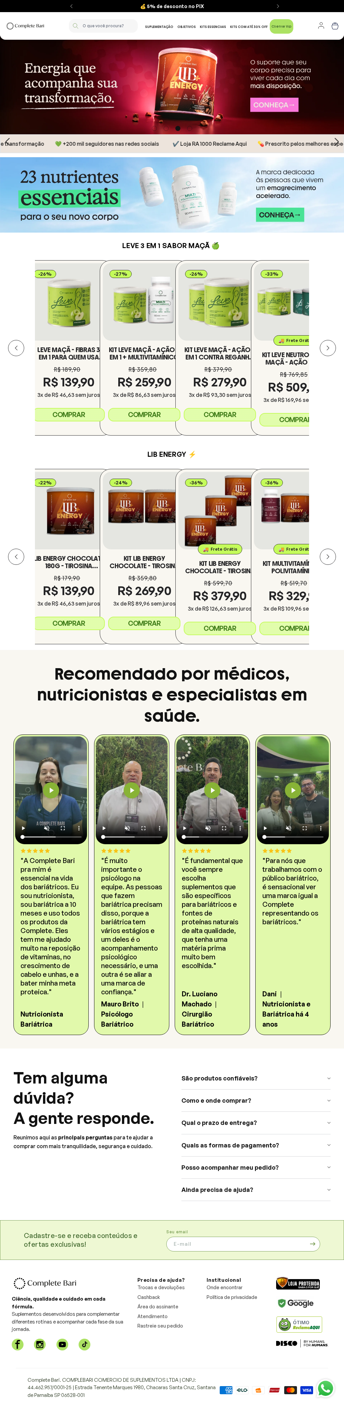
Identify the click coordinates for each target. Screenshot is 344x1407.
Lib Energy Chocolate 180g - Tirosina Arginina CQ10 (69, 562)
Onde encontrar (225, 1287)
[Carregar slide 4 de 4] (190, 128)
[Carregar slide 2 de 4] (166, 128)
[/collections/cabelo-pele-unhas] (172, 85)
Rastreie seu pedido (160, 1326)
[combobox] (103, 26)
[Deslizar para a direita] (328, 348)
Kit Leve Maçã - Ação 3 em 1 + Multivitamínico (144, 353)
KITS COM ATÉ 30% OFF (249, 27)
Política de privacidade (232, 1297)
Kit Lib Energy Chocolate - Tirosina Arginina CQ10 (144, 562)
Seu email (177, 1231)
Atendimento (152, 1316)
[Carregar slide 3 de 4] (178, 128)
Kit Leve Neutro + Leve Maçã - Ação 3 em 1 (295, 358)
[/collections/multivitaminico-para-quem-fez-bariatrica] (172, 195)
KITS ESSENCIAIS (213, 27)
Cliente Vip (281, 26)
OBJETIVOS (186, 27)
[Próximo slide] (336, 141)
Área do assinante (157, 1306)
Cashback (148, 1297)
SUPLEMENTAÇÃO (159, 27)
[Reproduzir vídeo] (51, 790)
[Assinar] (312, 1244)
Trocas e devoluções (161, 1287)
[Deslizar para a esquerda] (16, 348)
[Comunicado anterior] (71, 6)
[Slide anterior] (7, 141)
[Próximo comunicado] (277, 6)
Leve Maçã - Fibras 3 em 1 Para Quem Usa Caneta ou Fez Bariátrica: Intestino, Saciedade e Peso (68, 353)
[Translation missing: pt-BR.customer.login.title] (321, 26)
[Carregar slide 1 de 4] (154, 128)
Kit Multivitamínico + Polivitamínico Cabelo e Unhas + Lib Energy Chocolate (295, 567)
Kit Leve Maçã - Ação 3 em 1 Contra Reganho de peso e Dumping (219, 353)
